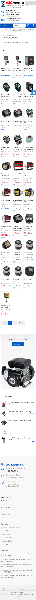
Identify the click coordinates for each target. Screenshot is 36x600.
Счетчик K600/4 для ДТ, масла (29, 148)
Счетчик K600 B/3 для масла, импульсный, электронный (28, 122)
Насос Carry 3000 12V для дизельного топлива (20, 411)
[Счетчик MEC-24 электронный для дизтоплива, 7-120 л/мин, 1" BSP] (6, 166)
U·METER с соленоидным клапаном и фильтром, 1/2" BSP (6, 69)
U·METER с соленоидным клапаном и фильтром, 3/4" (17, 69)
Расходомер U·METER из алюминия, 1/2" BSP (29, 69)
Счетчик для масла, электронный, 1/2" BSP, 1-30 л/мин (29, 227)
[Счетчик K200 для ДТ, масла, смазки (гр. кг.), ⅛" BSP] (6, 87)
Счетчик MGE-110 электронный (17, 174)
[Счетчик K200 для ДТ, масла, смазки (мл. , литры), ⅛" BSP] (18, 87)
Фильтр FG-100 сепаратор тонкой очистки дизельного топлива (21, 438)
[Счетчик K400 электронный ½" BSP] (6, 113)
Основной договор (9, 514)
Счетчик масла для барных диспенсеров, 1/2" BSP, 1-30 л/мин (6, 306)
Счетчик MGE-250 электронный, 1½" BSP (6, 201)
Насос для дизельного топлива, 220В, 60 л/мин (20, 420)
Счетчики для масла (21, 29)
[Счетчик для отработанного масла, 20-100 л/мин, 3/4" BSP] (6, 271)
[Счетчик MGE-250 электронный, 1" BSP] (29, 166)
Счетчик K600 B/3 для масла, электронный (5, 148)
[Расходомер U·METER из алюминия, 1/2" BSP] (29, 61)
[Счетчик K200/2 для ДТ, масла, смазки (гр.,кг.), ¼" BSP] (29, 87)
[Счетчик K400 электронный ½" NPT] (18, 113)
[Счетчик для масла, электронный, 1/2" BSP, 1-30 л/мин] (29, 219)
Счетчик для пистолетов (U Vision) (28, 280)
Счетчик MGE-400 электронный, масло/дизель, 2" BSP (29, 201)
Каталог (4, 25)
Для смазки (7, 537)
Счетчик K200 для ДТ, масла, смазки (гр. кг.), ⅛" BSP (6, 95)
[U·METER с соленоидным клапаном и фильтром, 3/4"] (18, 61)
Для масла (12, 29)
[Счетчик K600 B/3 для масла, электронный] (6, 140)
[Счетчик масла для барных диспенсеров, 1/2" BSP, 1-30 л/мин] (6, 298)
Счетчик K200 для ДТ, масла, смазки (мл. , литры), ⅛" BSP (17, 95)
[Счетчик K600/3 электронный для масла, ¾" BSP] (18, 140)
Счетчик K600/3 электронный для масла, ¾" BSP (18, 148)
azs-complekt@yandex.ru (13, 20)
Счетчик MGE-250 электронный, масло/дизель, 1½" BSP (17, 201)
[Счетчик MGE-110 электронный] (18, 166)
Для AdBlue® (7, 541)
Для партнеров (8, 511)
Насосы (5, 544)
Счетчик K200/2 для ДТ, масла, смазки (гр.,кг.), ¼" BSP (29, 95)
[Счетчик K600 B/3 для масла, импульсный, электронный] (29, 113)
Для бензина (7, 530)
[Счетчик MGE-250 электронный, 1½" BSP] (6, 192)
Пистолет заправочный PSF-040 (16, 429)
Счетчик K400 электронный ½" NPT (18, 122)
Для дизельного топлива (11, 527)
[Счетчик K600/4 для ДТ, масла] (29, 140)
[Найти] (27, 25)
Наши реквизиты (9, 507)
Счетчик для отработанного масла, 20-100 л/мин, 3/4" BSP (6, 280)
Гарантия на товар (9, 518)
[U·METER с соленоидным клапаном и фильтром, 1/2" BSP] (6, 61)
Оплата (5, 500)
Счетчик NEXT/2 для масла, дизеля (17, 227)
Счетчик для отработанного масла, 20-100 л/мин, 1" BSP (18, 253)
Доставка (6, 504)
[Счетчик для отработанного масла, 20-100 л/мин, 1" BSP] (18, 245)
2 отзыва (32, 441)
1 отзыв (32, 413)
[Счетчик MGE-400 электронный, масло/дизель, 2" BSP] (29, 192)
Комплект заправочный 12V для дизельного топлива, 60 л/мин (21, 403)
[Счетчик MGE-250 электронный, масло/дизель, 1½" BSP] (18, 192)
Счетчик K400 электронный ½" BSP (6, 122)
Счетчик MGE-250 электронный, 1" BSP (29, 174)
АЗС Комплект (5, 29)
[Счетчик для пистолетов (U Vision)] (29, 271)
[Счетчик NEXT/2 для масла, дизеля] (18, 219)
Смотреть (17, 344)
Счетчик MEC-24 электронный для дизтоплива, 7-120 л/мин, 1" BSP (6, 174)
